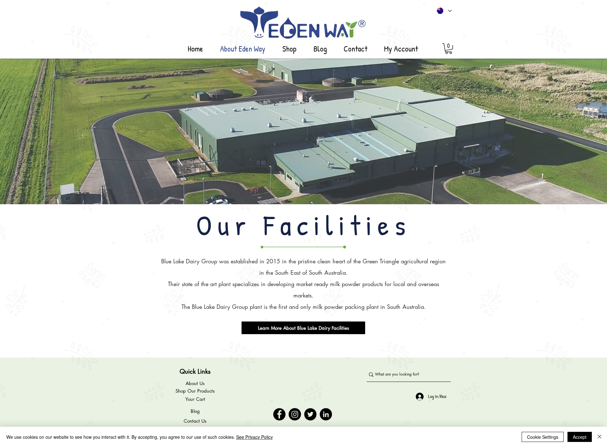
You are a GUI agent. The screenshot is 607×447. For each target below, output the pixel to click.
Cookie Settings (542, 437)
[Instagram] (295, 414)
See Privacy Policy (254, 437)
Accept (579, 437)
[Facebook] (279, 414)
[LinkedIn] (326, 414)
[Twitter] (310, 414)
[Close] (599, 437)
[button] (448, 48)
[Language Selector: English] (444, 11)
